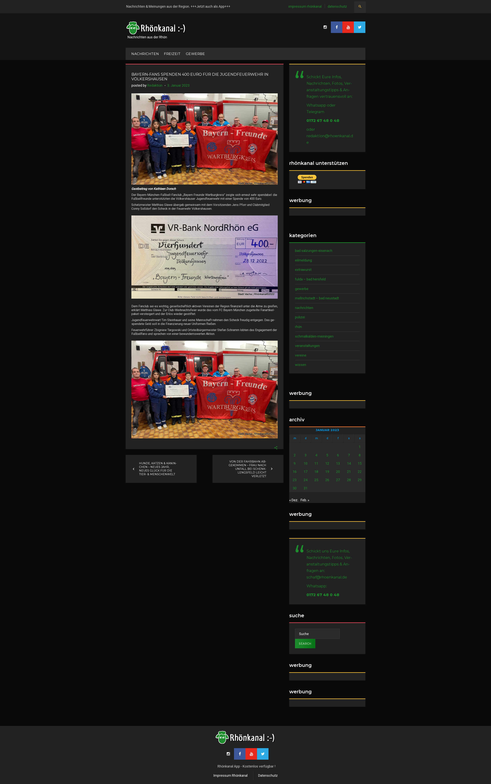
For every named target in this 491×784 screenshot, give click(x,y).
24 (305, 480)
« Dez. (293, 500)
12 (327, 463)
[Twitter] (359, 27)
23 (295, 480)
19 (327, 472)
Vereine (300, 355)
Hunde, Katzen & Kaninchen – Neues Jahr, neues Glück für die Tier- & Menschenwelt (158, 469)
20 (338, 472)
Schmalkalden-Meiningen (314, 336)
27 (338, 480)
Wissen (300, 365)
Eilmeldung (303, 260)
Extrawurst (303, 270)
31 (305, 488)
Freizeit (172, 54)
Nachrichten (304, 308)
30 (295, 488)
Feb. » (305, 500)
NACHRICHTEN (145, 54)
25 (316, 480)
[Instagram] (325, 27)
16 (295, 472)
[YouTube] (348, 27)
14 (349, 463)
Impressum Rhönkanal (305, 6)
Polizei (300, 317)
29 (360, 480)
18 (316, 472)
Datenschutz (337, 6)
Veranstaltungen (307, 346)
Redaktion (154, 85)
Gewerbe (195, 54)
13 (338, 463)
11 (316, 463)
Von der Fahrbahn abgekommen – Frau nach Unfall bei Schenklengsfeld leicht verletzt (247, 469)
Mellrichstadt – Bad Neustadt (317, 298)
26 (327, 480)
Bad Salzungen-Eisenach (313, 251)
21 (349, 472)
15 (360, 463)
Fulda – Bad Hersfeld (310, 279)
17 (305, 472)
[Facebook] (336, 27)
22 (360, 472)
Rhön (298, 327)
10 (305, 463)
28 (349, 480)
